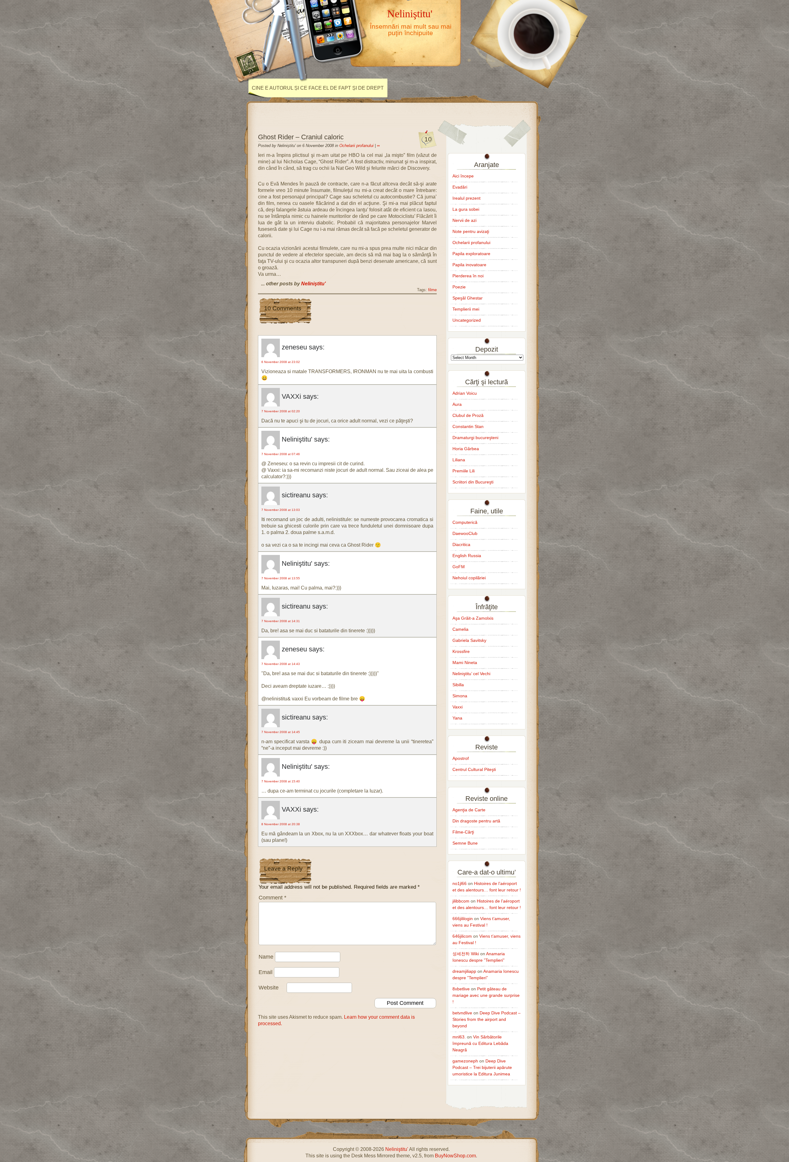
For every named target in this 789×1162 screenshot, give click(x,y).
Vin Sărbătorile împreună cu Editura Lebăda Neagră (480, 1043)
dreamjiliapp (464, 971)
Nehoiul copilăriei (469, 577)
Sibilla (458, 684)
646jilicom (462, 936)
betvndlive (462, 1012)
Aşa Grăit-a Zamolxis (472, 618)
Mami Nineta (464, 662)
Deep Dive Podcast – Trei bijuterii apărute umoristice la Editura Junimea (482, 1067)
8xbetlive (461, 988)
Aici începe (463, 175)
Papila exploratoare (471, 253)
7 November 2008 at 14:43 (280, 664)
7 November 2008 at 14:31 (280, 621)
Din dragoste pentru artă (476, 820)
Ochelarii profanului (356, 145)
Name (266, 957)
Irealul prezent (466, 198)
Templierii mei (465, 309)
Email (265, 972)
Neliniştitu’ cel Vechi (471, 673)
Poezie (459, 286)
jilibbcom (460, 901)
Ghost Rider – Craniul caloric (301, 137)
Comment (272, 898)
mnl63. (459, 1036)
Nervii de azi (464, 220)
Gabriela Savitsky (469, 640)
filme (432, 290)
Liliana (458, 459)
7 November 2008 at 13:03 (280, 510)
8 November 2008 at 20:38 (280, 824)
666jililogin (462, 918)
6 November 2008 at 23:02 (280, 362)
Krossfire (461, 651)
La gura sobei (465, 209)
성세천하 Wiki (465, 953)
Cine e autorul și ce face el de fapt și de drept (318, 88)
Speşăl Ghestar (467, 298)
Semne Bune (465, 843)
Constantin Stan (468, 426)
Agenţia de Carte (468, 809)
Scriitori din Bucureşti (472, 481)
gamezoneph (465, 1060)
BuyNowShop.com (455, 1155)
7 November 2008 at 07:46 (280, 454)
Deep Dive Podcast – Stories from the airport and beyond (486, 1019)
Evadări (459, 187)
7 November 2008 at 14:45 (280, 732)
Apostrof (460, 758)
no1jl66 (459, 883)
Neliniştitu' (409, 13)
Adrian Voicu (464, 393)
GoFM (458, 566)
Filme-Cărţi (463, 832)
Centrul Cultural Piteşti (474, 769)
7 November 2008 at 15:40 (280, 781)
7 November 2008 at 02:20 (280, 411)
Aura (457, 404)
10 (428, 139)
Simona (459, 695)
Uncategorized (466, 320)
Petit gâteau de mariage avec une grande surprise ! (486, 995)
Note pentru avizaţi (470, 231)
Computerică (464, 522)
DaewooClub (464, 533)
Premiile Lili (463, 470)
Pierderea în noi (468, 275)
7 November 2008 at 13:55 (280, 578)
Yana (457, 718)
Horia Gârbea (465, 448)
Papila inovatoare (469, 264)
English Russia (466, 555)
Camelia (460, 629)
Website (269, 988)
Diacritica (461, 544)
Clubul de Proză (468, 415)
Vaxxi (457, 706)
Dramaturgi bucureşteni (475, 437)
